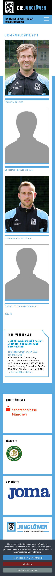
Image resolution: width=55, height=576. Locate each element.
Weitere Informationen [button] (27, 570)
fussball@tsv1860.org (22, 372)
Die (31, 8)
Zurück (8, 313)
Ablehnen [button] (27, 564)
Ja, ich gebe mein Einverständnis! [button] (28, 557)
